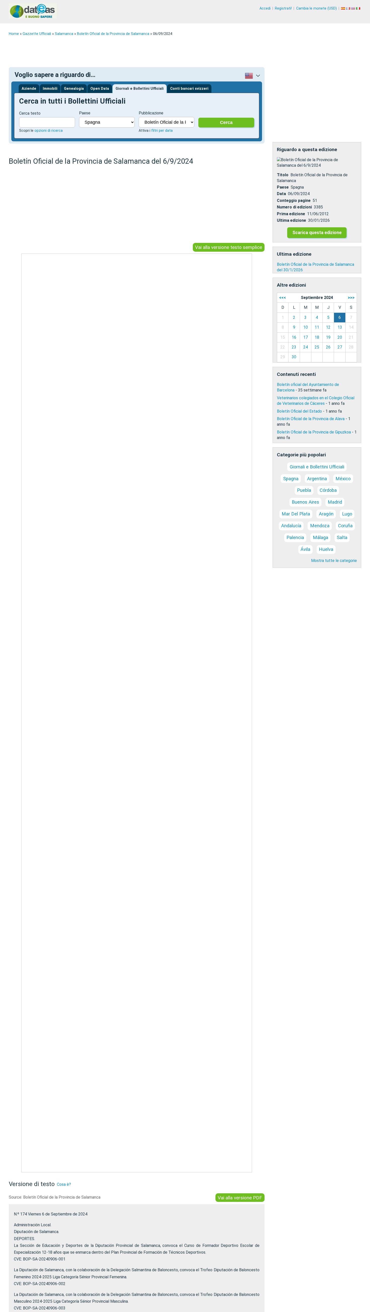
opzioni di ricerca (48, 130)
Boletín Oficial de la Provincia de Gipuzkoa (314, 432)
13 (340, 327)
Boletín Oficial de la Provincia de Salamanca (113, 34)
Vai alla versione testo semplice (228, 247)
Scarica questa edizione (317, 232)
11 (317, 327)
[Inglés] (353, 8)
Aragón (326, 513)
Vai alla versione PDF (240, 1198)
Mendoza (319, 525)
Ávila (305, 549)
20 (340, 337)
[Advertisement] (160, 51)
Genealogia (74, 88)
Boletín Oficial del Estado (299, 411)
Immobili (50, 88)
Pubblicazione (151, 113)
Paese (84, 113)
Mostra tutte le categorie (334, 560)
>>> (351, 297)
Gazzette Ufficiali (37, 34)
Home (14, 34)
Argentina (317, 478)
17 (305, 337)
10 (305, 327)
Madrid (335, 502)
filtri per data (162, 130)
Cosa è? (64, 1184)
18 (317, 337)
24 (305, 347)
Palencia (295, 537)
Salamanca (64, 34)
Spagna (291, 478)
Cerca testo (30, 113)
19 (328, 337)
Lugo (347, 513)
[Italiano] (358, 8)
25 (317, 347)
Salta (342, 537)
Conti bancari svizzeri (189, 88)
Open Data (99, 88)
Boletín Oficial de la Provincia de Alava (311, 418)
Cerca (226, 122)
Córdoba (328, 490)
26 (328, 347)
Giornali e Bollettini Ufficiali (140, 88)
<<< (282, 297)
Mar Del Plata (296, 513)
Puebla (304, 490)
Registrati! (283, 8)
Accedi (265, 8)
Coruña (345, 525)
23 (294, 347)
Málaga (320, 537)
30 (294, 357)
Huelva (326, 549)
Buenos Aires (305, 502)
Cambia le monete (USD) (316, 8)
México (343, 478)
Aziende (29, 88)
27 (340, 347)
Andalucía (291, 525)
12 (328, 327)
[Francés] (348, 8)
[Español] (343, 8)
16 (294, 337)
